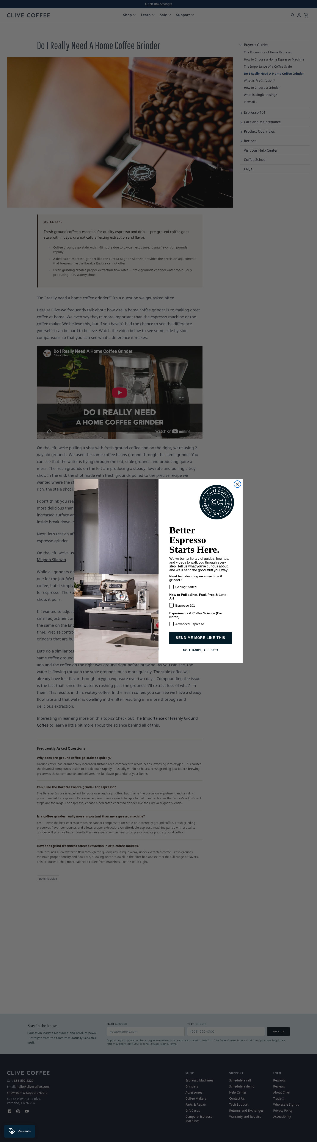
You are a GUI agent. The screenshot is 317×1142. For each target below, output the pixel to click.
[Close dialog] (237, 484)
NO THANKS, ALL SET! (200, 650)
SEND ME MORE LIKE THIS (200, 638)
